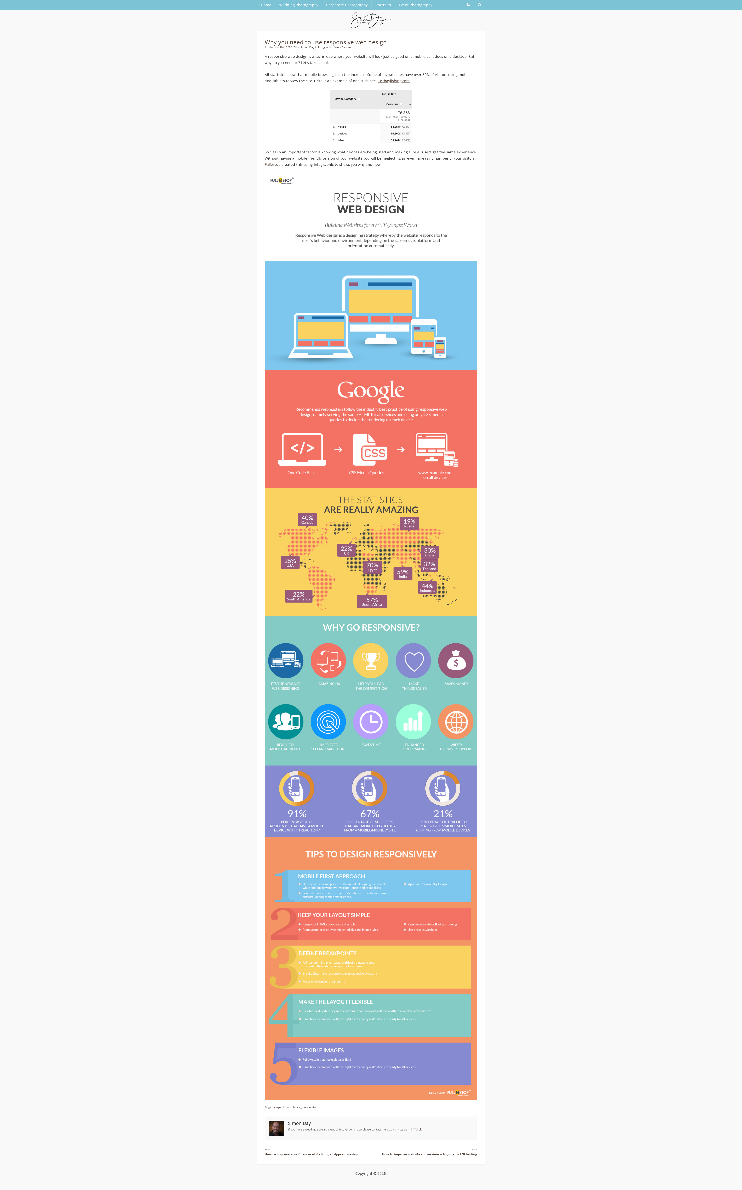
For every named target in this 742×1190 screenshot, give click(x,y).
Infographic (325, 47)
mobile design (295, 1107)
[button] (479, 5)
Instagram (404, 1129)
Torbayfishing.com (394, 80)
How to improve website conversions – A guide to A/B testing (429, 1154)
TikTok (417, 1129)
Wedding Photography (298, 4)
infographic (280, 1107)
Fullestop (273, 164)
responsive (310, 1107)
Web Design (342, 47)
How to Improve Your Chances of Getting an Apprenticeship (311, 1154)
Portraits (383, 4)
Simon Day (307, 47)
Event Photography (415, 4)
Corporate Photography (347, 4)
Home (266, 4)
